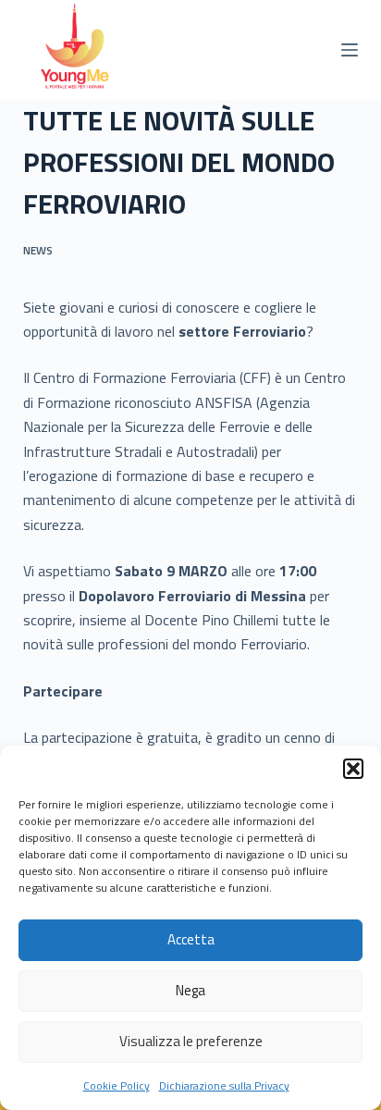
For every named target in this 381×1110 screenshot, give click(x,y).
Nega (190, 990)
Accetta (191, 939)
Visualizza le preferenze (191, 1041)
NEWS (38, 250)
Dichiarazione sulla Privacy (224, 1085)
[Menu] (349, 50)
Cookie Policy (116, 1085)
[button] (353, 768)
